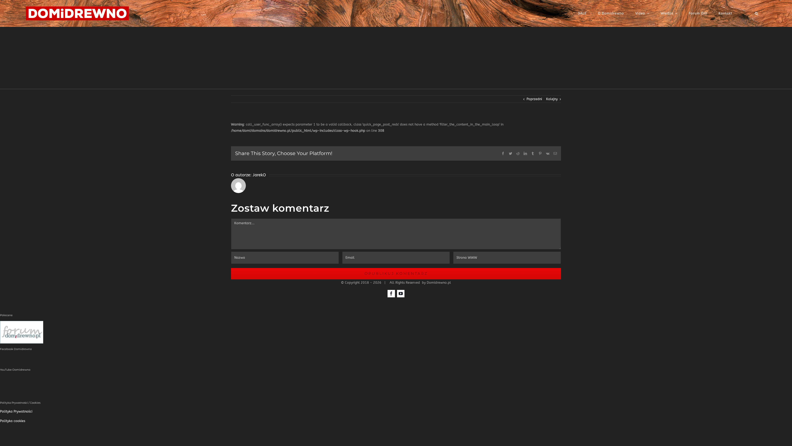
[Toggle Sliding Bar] (743, 13)
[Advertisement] (396, 58)
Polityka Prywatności (16, 411)
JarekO (259, 175)
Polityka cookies (12, 421)
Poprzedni (534, 99)
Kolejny (552, 99)
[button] (756, 13)
